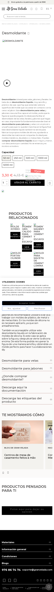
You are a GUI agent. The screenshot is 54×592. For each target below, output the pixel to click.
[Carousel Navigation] (27, 472)
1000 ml (42, 158)
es (48, 9)
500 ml (30, 158)
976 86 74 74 (11, 569)
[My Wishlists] (32, 9)
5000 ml (8, 165)
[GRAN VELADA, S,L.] (17, 9)
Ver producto (15, 235)
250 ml (18, 158)
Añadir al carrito (27, 182)
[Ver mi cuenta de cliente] (37, 9)
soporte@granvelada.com (37, 570)
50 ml (6, 158)
